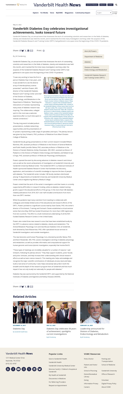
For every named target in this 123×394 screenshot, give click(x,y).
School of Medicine (108, 365)
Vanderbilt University (109, 371)
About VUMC (106, 387)
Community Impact (82, 13)
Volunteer (105, 380)
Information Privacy (91, 383)
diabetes (88, 62)
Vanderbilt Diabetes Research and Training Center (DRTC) (95, 76)
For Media (44, 13)
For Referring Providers (57, 382)
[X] (29, 369)
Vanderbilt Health (55, 362)
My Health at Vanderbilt (57, 375)
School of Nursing (90, 371)
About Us (103, 5)
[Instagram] (24, 369)
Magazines (69, 13)
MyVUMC (59, 13)
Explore (36, 13)
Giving (86, 380)
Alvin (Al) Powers (90, 51)
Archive (110, 5)
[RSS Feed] (8, 369)
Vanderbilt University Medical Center (62, 366)
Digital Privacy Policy (109, 383)
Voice (52, 13)
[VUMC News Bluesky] (39, 369)
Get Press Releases (92, 5)
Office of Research (108, 374)
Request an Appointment (58, 385)
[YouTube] (18, 369)
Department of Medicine (93, 57)
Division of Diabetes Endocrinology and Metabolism (96, 68)
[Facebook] (13, 369)
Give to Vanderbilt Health (58, 359)
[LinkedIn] (34, 369)
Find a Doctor (89, 359)
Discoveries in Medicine (57, 379)
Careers (87, 387)
